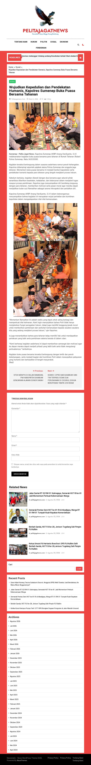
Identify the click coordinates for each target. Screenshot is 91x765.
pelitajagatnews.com (18, 99)
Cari (10, 564)
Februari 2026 (15, 649)
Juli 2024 (13, 736)
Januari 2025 (14, 709)
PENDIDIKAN (41, 48)
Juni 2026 (13, 631)
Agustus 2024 (15, 732)
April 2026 (13, 640)
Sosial (12, 81)
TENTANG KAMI (20, 42)
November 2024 (16, 718)
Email (14, 445)
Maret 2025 (14, 699)
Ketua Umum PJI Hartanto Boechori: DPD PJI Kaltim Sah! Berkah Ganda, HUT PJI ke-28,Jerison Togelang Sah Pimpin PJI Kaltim (55, 546)
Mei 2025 (13, 690)
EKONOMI (64, 42)
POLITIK (43, 42)
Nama (14, 436)
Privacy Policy (53, 758)
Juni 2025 (13, 686)
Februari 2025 (15, 704)
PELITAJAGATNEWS (45, 30)
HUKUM (34, 42)
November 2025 (16, 663)
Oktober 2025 (15, 667)
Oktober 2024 (15, 722)
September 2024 (16, 727)
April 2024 (13, 750)
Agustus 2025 (15, 676)
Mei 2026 (13, 635)
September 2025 (16, 672)
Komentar (15, 408)
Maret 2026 (14, 644)
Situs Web (15, 455)
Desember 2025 (16, 658)
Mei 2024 (13, 745)
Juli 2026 (13, 626)
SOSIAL (53, 42)
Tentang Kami (78, 758)
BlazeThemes (22, 760)
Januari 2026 (14, 653)
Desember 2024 (16, 713)
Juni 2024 (13, 741)
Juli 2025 (13, 681)
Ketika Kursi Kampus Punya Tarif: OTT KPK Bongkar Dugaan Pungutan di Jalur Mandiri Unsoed (45, 608)
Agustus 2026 (15, 621)
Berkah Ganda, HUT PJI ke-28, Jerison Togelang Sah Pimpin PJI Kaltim (36, 604)
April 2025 (13, 695)
